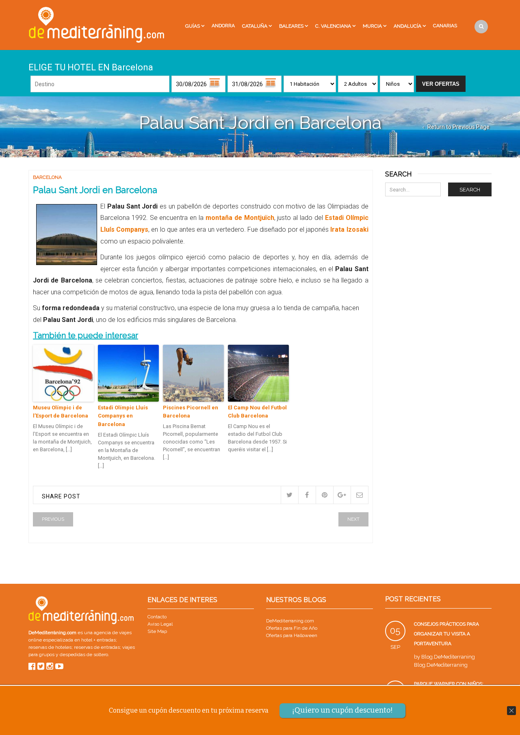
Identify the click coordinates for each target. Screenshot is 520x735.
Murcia (372, 26)
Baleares (291, 26)
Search (469, 190)
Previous (53, 519)
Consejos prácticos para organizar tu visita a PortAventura (446, 633)
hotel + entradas (98, 640)
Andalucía (407, 26)
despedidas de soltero (84, 654)
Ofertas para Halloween (291, 635)
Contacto (157, 617)
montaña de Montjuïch (239, 218)
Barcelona (47, 177)
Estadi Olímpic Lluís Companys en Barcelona (123, 416)
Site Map (157, 631)
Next (353, 519)
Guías (192, 26)
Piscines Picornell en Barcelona (190, 411)
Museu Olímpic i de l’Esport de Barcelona (60, 411)
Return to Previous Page (458, 127)
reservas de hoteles (50, 647)
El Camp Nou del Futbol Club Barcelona (257, 411)
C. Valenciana (333, 26)
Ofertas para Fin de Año (291, 628)
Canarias (445, 25)
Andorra (223, 25)
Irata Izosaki (349, 229)
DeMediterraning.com (290, 621)
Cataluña (254, 26)
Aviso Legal (160, 624)
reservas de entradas (97, 647)
